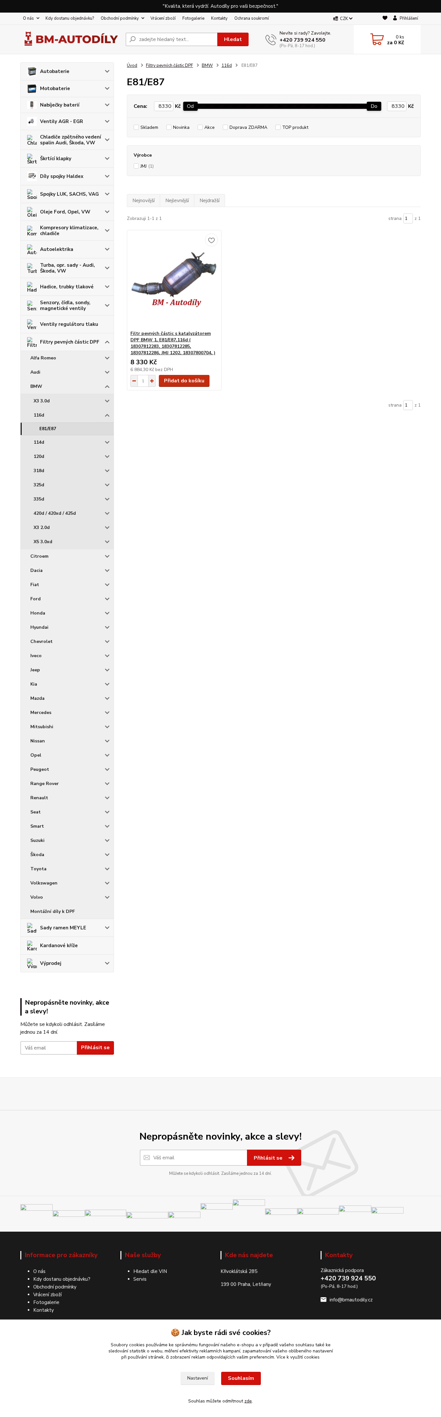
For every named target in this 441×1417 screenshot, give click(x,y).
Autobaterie (54, 71)
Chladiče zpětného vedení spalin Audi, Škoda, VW (70, 140)
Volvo (36, 897)
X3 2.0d (42, 527)
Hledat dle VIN (150, 1271)
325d (39, 485)
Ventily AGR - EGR (61, 121)
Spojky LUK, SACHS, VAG (69, 194)
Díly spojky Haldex (61, 176)
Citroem (39, 556)
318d (39, 471)
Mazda (37, 698)
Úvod (132, 65)
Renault (39, 798)
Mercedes (40, 712)
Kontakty (219, 18)
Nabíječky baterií (59, 105)
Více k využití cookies (298, 1357)
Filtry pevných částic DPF (69, 342)
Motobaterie (55, 88)
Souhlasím (241, 1378)
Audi (35, 372)
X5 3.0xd (43, 542)
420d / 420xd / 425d (55, 513)
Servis (140, 1279)
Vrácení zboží (163, 18)
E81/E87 (47, 429)
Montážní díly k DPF (52, 911)
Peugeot (39, 769)
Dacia (36, 570)
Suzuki (37, 840)
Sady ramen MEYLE (63, 928)
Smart (37, 826)
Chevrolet (41, 641)
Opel (35, 755)
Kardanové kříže (59, 945)
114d (39, 442)
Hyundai (39, 627)
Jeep (35, 670)
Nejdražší (210, 200)
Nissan (37, 741)
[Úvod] (70, 39)
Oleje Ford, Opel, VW (65, 212)
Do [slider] (374, 106)
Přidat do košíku (184, 380)
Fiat (34, 585)
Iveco (36, 656)
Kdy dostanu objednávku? (70, 18)
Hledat (233, 39)
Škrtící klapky (55, 158)
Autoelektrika (56, 249)
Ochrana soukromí (251, 18)
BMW (36, 386)
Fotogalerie (193, 18)
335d (39, 499)
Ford (35, 599)
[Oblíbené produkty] (385, 19)
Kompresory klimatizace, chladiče (69, 230)
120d (39, 456)
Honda (37, 613)
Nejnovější (143, 200)
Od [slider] (190, 106)
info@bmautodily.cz (351, 1300)
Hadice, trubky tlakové (67, 287)
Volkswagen (43, 883)
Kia (33, 684)
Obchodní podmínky (120, 18)
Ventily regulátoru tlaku (69, 324)
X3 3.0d (42, 401)
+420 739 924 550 (302, 40)
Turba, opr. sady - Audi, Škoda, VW (67, 268)
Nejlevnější (177, 200)
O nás (28, 18)
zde (248, 1401)
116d (39, 415)
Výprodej (50, 963)
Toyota (38, 869)
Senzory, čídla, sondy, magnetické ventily (65, 305)
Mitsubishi (41, 727)
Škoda (37, 855)
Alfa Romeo (43, 358)
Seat (35, 812)
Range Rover (44, 784)
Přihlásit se (95, 1047)
